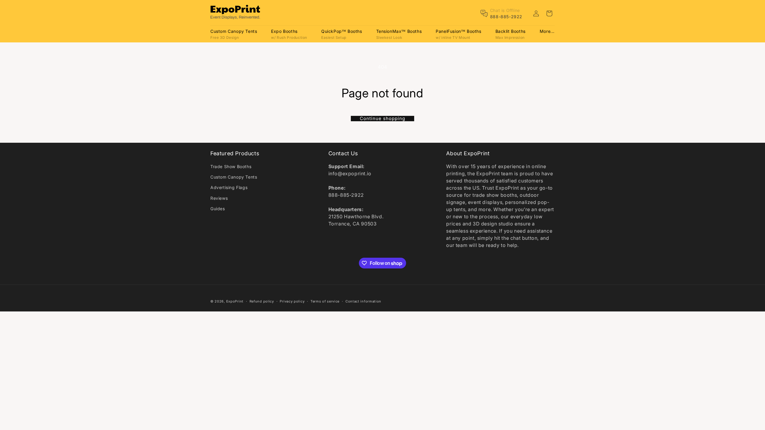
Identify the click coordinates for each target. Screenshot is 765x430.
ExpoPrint (235, 301)
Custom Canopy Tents (233, 176)
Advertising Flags (228, 187)
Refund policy (262, 301)
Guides (217, 208)
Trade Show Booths (230, 166)
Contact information (363, 301)
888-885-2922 (506, 16)
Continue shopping (382, 118)
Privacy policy (292, 301)
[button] (233, 34)
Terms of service (324, 301)
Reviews (219, 198)
